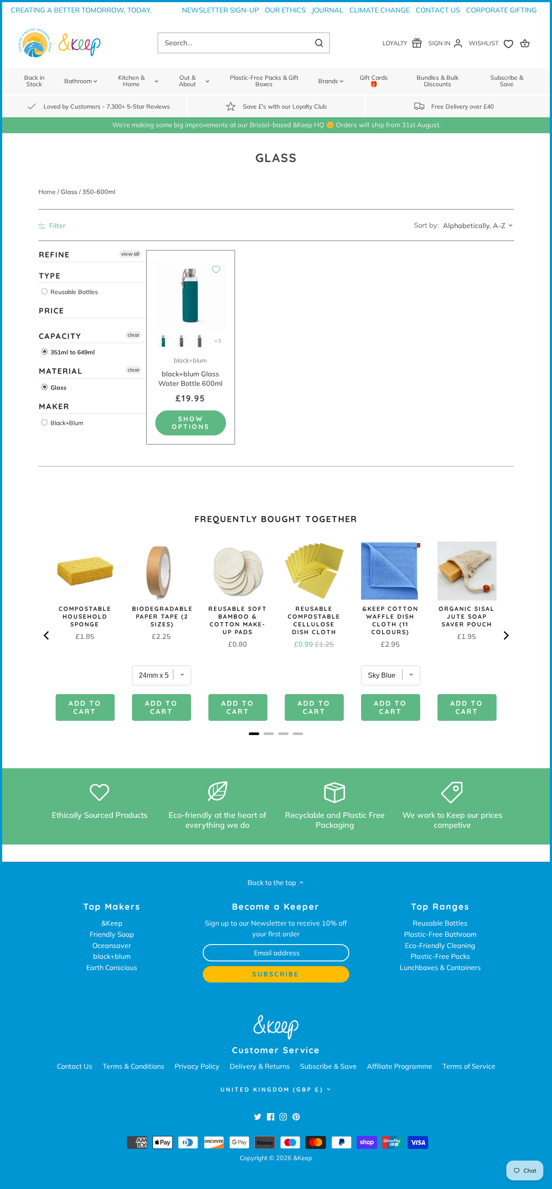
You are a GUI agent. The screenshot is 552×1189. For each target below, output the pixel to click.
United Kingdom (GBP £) (271, 1089)
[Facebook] (270, 1116)
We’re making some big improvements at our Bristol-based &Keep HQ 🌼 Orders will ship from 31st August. (276, 125)
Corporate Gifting (501, 10)
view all (130, 253)
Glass (57, 387)
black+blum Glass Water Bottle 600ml (190, 372)
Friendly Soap (112, 934)
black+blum (112, 956)
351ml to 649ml (72, 352)
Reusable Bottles (73, 292)
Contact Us (438, 10)
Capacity (60, 336)
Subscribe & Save (328, 1066)
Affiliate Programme (399, 1066)
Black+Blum (66, 422)
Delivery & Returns (260, 1066)
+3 (217, 340)
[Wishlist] (493, 43)
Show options (191, 423)
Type (50, 275)
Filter (56, 225)
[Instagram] (283, 1116)
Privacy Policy (197, 1066)
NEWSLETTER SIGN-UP (220, 10)
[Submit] (319, 43)
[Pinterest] (296, 1116)
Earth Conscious (111, 967)
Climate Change (379, 10)
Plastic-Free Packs (440, 956)
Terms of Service (469, 1066)
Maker (54, 406)
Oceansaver (111, 945)
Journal (327, 10)
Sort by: (426, 225)
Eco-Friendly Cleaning (440, 945)
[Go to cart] (526, 43)
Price (51, 311)
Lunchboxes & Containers (440, 967)
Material (61, 371)
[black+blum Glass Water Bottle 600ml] (190, 294)
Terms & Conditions (133, 1066)
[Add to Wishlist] (216, 269)
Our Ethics (285, 10)
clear (133, 335)
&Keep (111, 923)
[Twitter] (257, 1116)
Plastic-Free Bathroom (440, 934)
